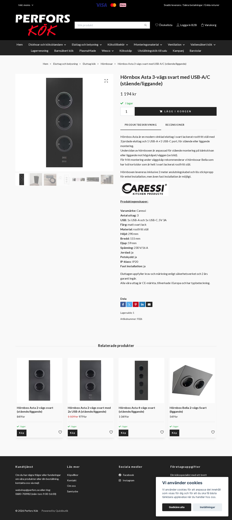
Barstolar (195, 55)
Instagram (128, 485)
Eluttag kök (89, 69)
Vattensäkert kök (201, 49)
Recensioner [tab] (175, 130)
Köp (21, 438)
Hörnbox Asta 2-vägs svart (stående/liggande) (35, 415)
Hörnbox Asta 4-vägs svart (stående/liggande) (137, 415)
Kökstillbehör (116, 49)
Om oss (71, 491)
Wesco (106, 55)
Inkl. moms (24, 5)
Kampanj (178, 55)
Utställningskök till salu (152, 55)
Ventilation (174, 49)
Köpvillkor (72, 480)
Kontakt (71, 485)
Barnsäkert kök (64, 55)
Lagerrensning (39, 55)
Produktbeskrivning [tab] (141, 130)
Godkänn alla (177, 507)
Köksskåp (125, 55)
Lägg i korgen (178, 116)
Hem (19, 49)
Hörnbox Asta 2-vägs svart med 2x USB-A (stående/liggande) (89, 415)
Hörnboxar (107, 69)
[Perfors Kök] (66, 25)
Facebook (128, 480)
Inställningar (207, 507)
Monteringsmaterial (146, 49)
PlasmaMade (87, 55)
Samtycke (72, 496)
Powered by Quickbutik (55, 516)
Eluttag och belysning (85, 49)
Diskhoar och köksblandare (45, 49)
